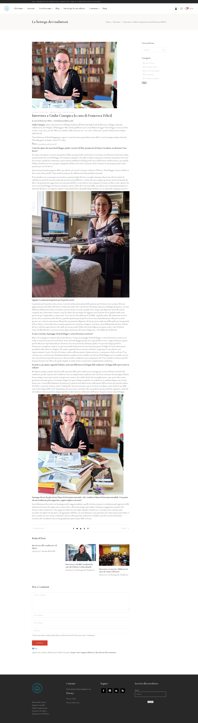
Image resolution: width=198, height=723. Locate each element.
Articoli (150, 63)
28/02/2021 (103, 575)
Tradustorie (152, 78)
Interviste (117, 22)
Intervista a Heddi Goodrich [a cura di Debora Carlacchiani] (79, 565)
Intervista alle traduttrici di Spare (44, 546)
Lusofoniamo (152, 71)
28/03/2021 (69, 570)
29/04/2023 (36, 551)
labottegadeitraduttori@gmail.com (78, 689)
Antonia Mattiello (48, 551)
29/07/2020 (68, 112)
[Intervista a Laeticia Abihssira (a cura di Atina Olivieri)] (114, 555)
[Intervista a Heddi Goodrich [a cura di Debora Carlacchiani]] (80, 552)
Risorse (149, 75)
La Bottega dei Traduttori (46, 112)
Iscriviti (150, 702)
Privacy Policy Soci (73, 703)
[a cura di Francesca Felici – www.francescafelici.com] (52, 121)
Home (108, 22)
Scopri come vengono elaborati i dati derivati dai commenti (93, 652)
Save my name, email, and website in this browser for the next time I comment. (64, 635)
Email (137, 690)
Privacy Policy (71, 699)
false (36, 648)
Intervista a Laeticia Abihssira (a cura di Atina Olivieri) (113, 570)
